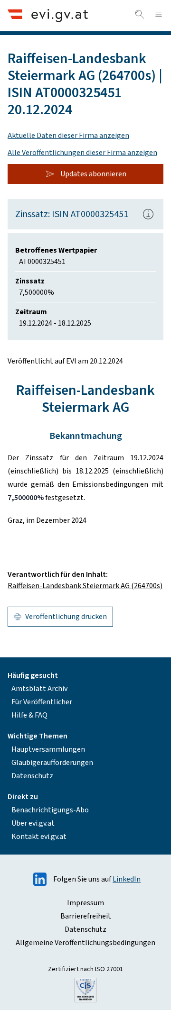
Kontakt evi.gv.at (38, 836)
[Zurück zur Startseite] (48, 15)
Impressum (85, 903)
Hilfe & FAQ (29, 715)
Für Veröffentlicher (41, 702)
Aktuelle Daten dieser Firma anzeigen (68, 135)
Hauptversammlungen (48, 749)
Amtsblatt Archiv (39, 688)
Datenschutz (32, 776)
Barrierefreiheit (85, 916)
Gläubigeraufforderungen (52, 762)
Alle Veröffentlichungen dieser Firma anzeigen (82, 152)
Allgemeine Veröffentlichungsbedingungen (85, 942)
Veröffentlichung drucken (66, 616)
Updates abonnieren (93, 174)
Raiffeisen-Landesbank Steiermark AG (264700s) (85, 586)
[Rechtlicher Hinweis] (148, 214)
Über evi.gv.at (33, 823)
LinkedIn (127, 879)
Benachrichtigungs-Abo (50, 810)
